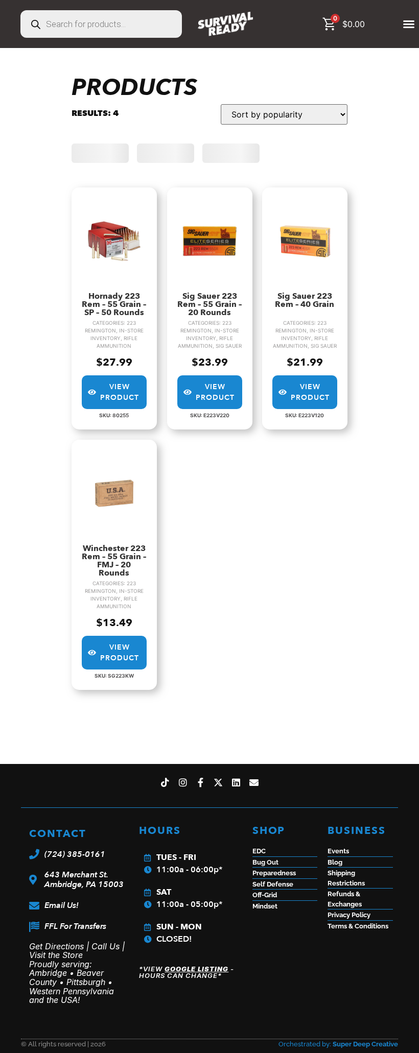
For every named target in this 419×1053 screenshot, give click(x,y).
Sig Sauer (228, 346)
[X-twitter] (218, 782)
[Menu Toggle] (409, 24)
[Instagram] (182, 782)
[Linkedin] (236, 782)
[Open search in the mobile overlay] (101, 24)
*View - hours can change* (186, 972)
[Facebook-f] (200, 782)
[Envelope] (254, 782)
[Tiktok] (165, 782)
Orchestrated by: (338, 1044)
